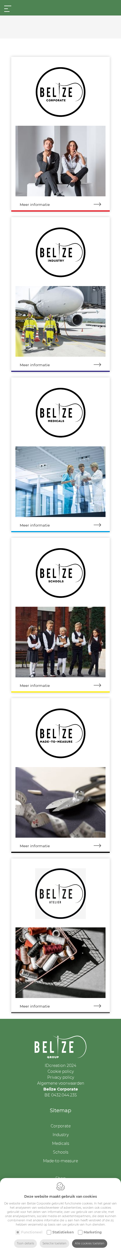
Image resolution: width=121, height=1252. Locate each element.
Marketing (93, 1232)
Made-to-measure (60, 1160)
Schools (60, 1152)
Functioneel (31, 1232)
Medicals (60, 1143)
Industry (61, 1134)
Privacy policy (60, 1077)
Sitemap (60, 1110)
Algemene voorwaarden (60, 1083)
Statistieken (63, 1232)
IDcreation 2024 (60, 1065)
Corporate (61, 1126)
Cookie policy (61, 1071)
